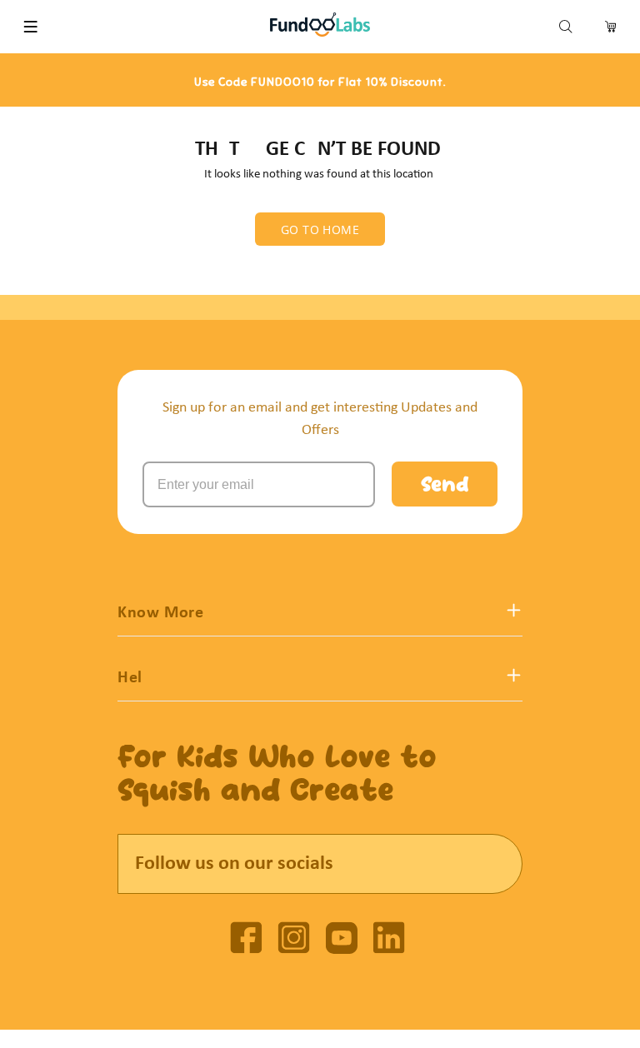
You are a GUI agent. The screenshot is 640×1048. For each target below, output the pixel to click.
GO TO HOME (320, 229)
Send (444, 486)
